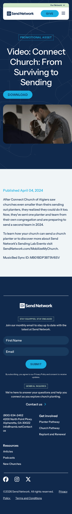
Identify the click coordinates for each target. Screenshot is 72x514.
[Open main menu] (63, 13)
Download (18, 95)
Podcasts (9, 457)
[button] (37, 124)
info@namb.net (12, 426)
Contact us (34, 404)
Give (49, 13)
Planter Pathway (49, 422)
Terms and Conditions (28, 498)
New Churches (12, 464)
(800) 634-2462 (13, 415)
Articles (8, 451)
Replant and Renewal (52, 434)
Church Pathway (49, 428)
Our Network (56, 5)
